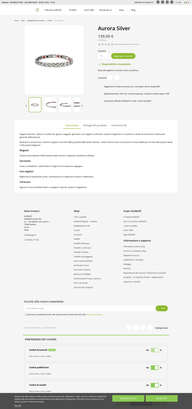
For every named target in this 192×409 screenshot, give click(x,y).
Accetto (162, 398)
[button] (142, 10)
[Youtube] (171, 2)
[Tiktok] (167, 2)
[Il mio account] (149, 10)
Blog (133, 10)
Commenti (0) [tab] (119, 125)
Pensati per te (105, 10)
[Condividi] (110, 77)
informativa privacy (94, 314)
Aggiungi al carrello (123, 56)
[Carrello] (156, 10)
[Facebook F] (158, 2)
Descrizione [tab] (71, 125)
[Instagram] (162, 2)
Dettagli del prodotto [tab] (95, 125)
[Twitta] (117, 77)
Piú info (17, 405)
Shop (121, 10)
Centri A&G (89, 10)
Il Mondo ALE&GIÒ (53, 10)
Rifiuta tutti (128, 398)
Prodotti (72, 10)
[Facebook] (129, 327)
